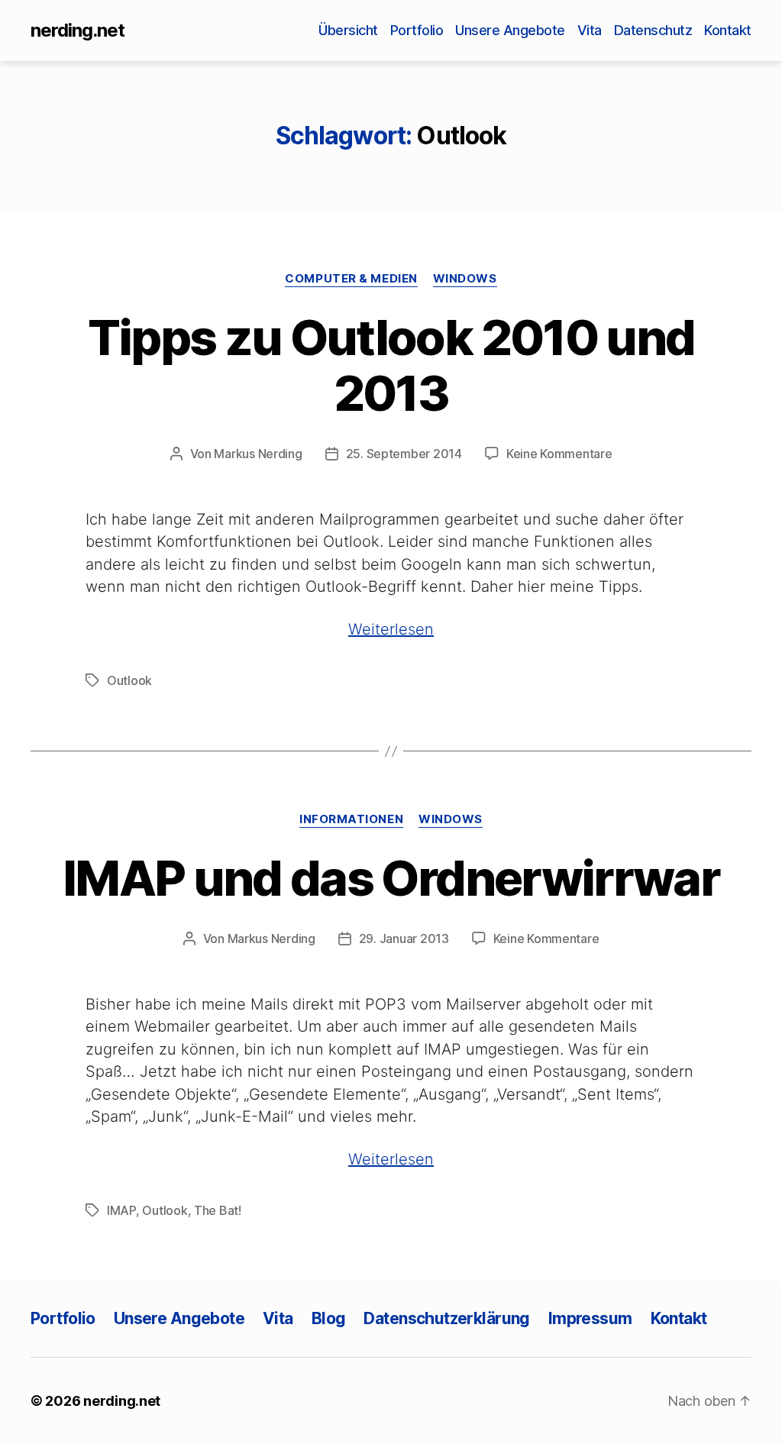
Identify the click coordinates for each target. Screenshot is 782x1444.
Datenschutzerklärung (446, 1318)
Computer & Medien (351, 279)
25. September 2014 (404, 453)
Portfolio (417, 30)
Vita (589, 30)
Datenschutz (653, 30)
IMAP (121, 1210)
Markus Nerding (258, 453)
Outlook (129, 680)
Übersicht (348, 30)
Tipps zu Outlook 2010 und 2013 (391, 365)
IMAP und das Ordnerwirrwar (391, 877)
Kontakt (727, 30)
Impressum (590, 1318)
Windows (465, 279)
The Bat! (217, 1210)
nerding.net (77, 30)
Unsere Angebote (510, 30)
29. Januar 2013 (404, 938)
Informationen (351, 819)
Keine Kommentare (559, 453)
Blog (329, 1318)
